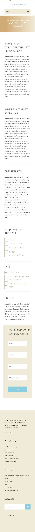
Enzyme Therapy (9, 487)
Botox (6, 478)
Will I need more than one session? (19, 278)
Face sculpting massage (11, 458)
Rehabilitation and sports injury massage (16, 475)
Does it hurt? (15, 272)
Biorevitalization (9, 452)
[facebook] (5, 521)
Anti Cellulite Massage (10, 447)
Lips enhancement (9, 450)
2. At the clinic (15, 244)
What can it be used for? (18, 285)
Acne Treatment (9, 455)
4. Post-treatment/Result (17, 253)
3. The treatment (16, 248)
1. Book (12, 240)
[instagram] (9, 520)
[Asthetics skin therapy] (17, 4)
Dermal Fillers (8, 481)
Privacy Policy (8, 432)
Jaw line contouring (10, 461)
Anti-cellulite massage (23, 20)
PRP (5, 484)
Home (7, 20)
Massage (13, 20)
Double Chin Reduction (11, 490)
